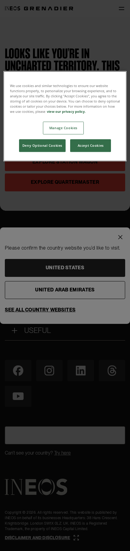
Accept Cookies (91, 145)
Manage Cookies (63, 128)
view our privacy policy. (66, 111)
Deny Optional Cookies (42, 145)
